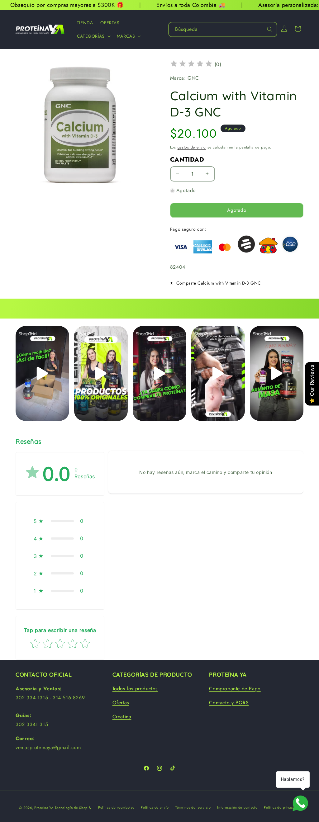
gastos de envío (192, 147)
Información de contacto (237, 807)
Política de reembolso (116, 807)
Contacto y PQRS (229, 702)
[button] (93, 36)
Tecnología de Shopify (73, 807)
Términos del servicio (193, 807)
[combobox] (223, 29)
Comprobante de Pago (234, 688)
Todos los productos (135, 688)
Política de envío (155, 807)
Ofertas (120, 702)
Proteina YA (44, 807)
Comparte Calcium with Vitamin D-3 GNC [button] (218, 283)
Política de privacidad (282, 807)
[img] (191, 64)
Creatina (121, 716)
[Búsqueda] (270, 29)
